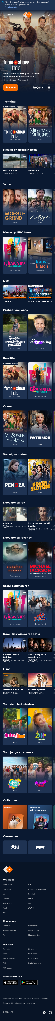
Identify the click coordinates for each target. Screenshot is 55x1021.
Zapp (5, 954)
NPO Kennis (32, 949)
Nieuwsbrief (32, 926)
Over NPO (6, 926)
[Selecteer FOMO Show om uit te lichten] (7, 94)
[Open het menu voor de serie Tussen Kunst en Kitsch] (50, 239)
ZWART (31, 908)
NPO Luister (7, 968)
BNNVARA (7, 889)
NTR (29, 884)
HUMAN (6, 899)
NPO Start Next (9, 959)
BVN (4, 963)
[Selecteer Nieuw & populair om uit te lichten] (47, 94)
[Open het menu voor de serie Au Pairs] (50, 592)
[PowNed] (40, 847)
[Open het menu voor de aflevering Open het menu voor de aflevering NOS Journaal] (24, 156)
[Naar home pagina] (27, 15)
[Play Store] (29, 982)
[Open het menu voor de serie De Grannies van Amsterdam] (24, 239)
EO (4, 894)
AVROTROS (7, 884)
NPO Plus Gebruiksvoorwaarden (36, 999)
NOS (5, 913)
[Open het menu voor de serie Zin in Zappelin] (50, 710)
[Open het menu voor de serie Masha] (24, 710)
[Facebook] (44, 1013)
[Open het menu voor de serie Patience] (50, 413)
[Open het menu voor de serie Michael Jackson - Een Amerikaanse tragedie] (50, 544)
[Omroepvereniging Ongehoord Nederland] (15, 847)
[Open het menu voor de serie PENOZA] (24, 461)
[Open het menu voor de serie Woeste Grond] (24, 191)
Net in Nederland (34, 963)
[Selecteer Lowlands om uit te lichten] (17, 94)
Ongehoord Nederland (37, 889)
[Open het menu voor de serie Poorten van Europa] (24, 544)
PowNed (31, 894)
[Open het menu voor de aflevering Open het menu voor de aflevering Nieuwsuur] (49, 156)
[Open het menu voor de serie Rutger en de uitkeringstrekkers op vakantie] (24, 316)
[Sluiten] (51, 2)
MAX (5, 908)
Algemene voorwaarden (12, 999)
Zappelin (6, 949)
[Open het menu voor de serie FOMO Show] (24, 108)
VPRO (30, 899)
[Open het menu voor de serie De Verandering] (50, 316)
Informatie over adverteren (25, 1003)
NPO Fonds (32, 954)
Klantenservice (34, 935)
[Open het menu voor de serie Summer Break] (24, 759)
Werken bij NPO (34, 930)
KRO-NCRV (7, 903)
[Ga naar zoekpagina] (43, 15)
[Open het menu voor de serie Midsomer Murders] (50, 108)
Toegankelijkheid (9, 930)
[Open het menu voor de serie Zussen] (50, 191)
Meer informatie (11, 7)
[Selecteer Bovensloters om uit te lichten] (27, 94)
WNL (30, 903)
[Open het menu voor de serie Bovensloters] (50, 461)
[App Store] (10, 982)
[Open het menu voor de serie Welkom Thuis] (50, 759)
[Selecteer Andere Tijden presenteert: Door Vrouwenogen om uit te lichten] (37, 94)
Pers (4, 935)
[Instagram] (50, 1013)
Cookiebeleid (8, 1003)
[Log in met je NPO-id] (49, 15)
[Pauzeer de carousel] (49, 87)
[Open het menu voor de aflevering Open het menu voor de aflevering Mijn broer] (24, 509)
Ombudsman (33, 959)
